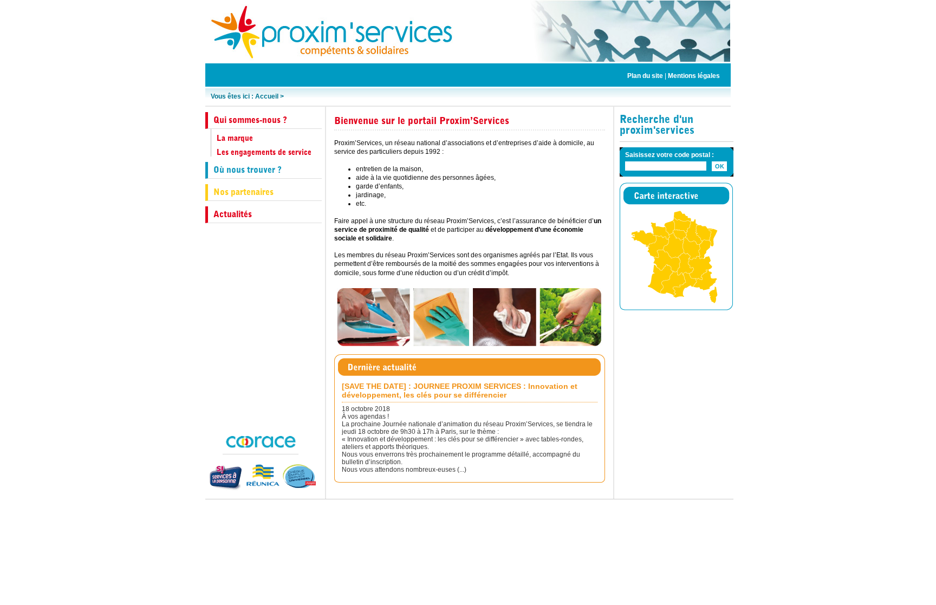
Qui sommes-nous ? (250, 120)
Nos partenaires (243, 192)
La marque (235, 138)
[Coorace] (260, 441)
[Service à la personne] (224, 477)
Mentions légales (694, 76)
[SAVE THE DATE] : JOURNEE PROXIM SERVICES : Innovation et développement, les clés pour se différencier (459, 390)
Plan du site (645, 76)
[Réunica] (261, 475)
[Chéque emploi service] (298, 476)
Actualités (232, 214)
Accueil (266, 96)
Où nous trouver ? (247, 170)
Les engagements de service (264, 152)
